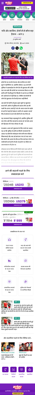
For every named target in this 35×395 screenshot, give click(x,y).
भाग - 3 (17, 318)
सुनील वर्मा (18, 39)
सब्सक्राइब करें (27, 3)
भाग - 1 (17, 302)
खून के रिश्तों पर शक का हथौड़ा (25, 356)
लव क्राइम (11, 353)
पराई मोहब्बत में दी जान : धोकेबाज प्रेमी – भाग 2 (8, 357)
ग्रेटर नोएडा (10, 43)
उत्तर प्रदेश (16, 43)
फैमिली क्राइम (17, 27)
